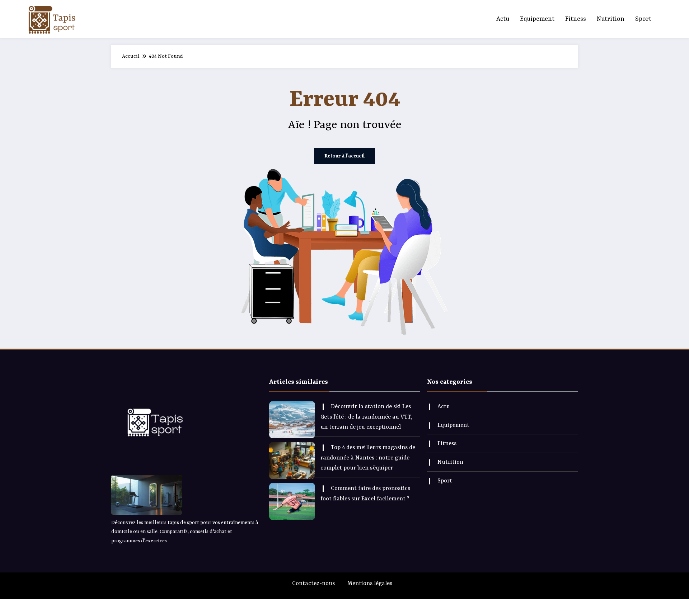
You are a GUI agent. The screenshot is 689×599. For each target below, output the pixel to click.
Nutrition (610, 19)
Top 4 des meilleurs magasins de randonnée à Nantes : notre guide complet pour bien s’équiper (367, 458)
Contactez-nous (313, 583)
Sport (643, 19)
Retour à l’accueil (344, 156)
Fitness (575, 19)
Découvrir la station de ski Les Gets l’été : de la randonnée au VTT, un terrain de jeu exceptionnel (366, 417)
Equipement (537, 19)
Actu (502, 19)
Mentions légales (369, 583)
